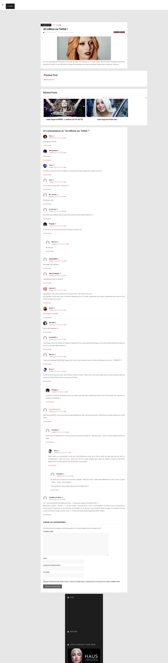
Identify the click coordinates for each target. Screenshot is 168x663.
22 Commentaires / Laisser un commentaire (59, 32)
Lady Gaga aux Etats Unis (107, 119)
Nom (45, 558)
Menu (11, 6)
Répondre (48, 145)
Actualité (116, 32)
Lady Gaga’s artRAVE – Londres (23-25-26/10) (64, 119)
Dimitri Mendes (53, 409)
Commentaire (48, 531)
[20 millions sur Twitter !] (53, 25)
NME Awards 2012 (49, 79)
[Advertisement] (84, 613)
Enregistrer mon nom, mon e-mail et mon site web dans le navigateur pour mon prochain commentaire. (81, 581)
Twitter (122, 32)
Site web (46, 572)
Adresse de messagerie (52, 565)
